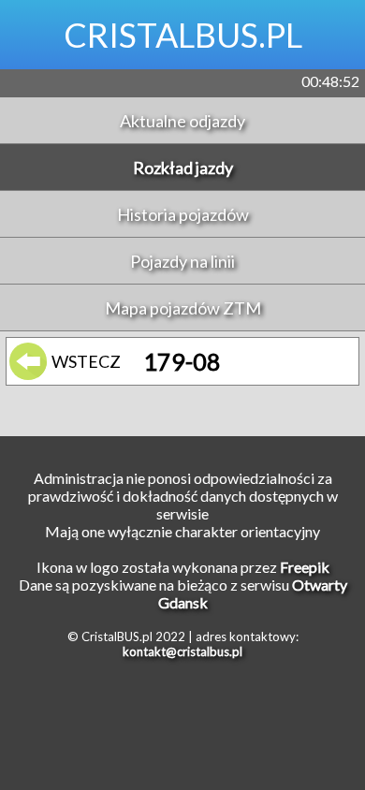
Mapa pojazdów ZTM (183, 308)
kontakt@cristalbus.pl (182, 651)
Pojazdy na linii (182, 261)
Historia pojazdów (183, 214)
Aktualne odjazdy (182, 120)
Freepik (304, 567)
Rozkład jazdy (183, 167)
